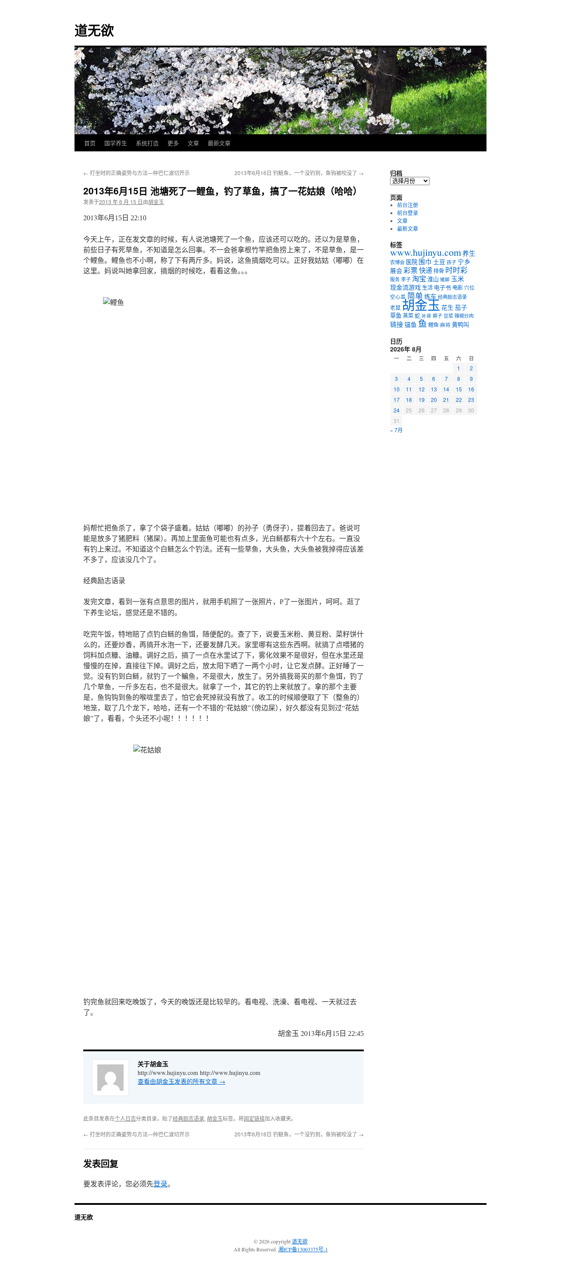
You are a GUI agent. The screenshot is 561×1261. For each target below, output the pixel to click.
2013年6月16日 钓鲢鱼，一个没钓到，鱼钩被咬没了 (299, 172)
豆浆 (448, 315)
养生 (469, 253)
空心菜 (398, 297)
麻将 (445, 325)
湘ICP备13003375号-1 (303, 1249)
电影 (457, 287)
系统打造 (147, 143)
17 (397, 399)
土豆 (439, 262)
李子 (406, 279)
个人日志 (125, 1118)
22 (459, 399)
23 (471, 399)
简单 (415, 295)
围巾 (425, 262)
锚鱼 (411, 325)
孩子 (451, 262)
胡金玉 (156, 201)
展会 (396, 271)
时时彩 (456, 270)
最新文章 (219, 143)
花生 (447, 308)
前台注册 (407, 204)
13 (434, 389)
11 (409, 389)
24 (397, 410)
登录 (160, 1183)
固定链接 (254, 1118)
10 (397, 389)
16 (471, 389)
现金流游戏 (405, 287)
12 (422, 389)
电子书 (442, 287)
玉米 (457, 278)
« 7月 (396, 429)
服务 (395, 279)
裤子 (437, 315)
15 (459, 389)
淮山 (433, 279)
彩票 (411, 270)
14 (446, 389)
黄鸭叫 (460, 325)
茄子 (461, 308)
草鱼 (395, 315)
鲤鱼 (433, 324)
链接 (396, 324)
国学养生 (115, 143)
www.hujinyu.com (425, 252)
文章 (193, 143)
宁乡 (464, 261)
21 (446, 399)
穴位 (469, 287)
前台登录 (407, 212)
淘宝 (419, 278)
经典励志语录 (188, 1118)
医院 (411, 262)
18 (409, 399)
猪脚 (445, 279)
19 (422, 399)
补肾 (426, 316)
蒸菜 (408, 315)
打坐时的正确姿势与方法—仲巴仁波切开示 (136, 172)
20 (434, 399)
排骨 (438, 270)
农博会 (397, 262)
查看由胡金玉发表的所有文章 (181, 1081)
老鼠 (395, 307)
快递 (425, 270)
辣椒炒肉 (464, 315)
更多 (173, 143)
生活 (427, 287)
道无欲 (94, 29)
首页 (90, 143)
